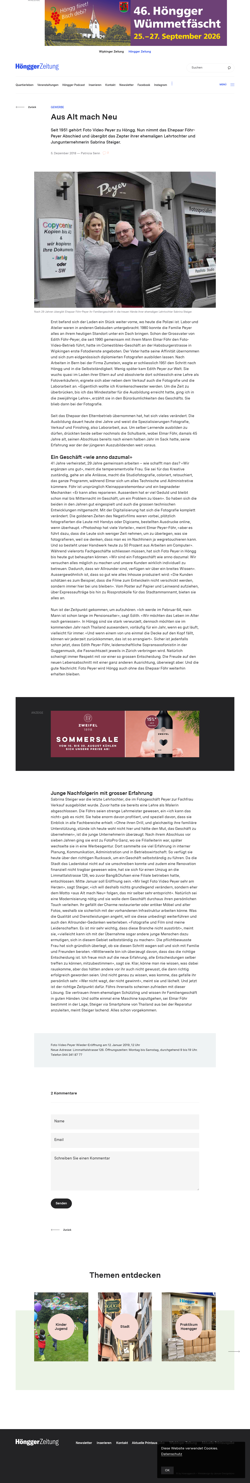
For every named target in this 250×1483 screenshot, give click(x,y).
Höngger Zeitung (140, 51)
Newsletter (84, 1443)
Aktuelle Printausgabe (148, 1443)
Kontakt (122, 1443)
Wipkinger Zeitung (111, 51)
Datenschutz (171, 1454)
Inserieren (104, 1443)
